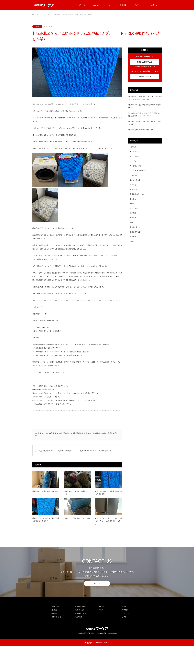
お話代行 (133, 147)
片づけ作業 (134, 208)
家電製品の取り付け (79, 433)
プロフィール (138, 5)
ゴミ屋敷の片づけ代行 (55, 433)
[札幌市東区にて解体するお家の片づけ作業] (77, 479)
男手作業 (133, 218)
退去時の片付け (56, 617)
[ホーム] (33, 11)
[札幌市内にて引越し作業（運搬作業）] (45, 479)
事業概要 (123, 5)
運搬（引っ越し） (80, 610)
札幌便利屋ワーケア (102, 643)
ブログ (109, 5)
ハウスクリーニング (137, 175)
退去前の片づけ (135, 227)
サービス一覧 (80, 5)
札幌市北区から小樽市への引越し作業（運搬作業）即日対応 (45, 519)
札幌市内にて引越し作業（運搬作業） (45, 491)
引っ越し (37, 26)
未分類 (132, 203)
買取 (131, 222)
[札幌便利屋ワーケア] (43, 5)
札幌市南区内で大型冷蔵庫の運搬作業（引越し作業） (108, 492)
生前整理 (133, 213)
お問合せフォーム (144, 76)
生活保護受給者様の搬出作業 (100, 433)
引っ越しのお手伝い (81, 606)
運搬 (111, 433)
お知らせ (96, 5)
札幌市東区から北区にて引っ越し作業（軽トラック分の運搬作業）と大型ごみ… (108, 521)
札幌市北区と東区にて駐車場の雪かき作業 (140, 130)
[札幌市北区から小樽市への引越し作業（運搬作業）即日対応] (45, 506)
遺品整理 (133, 236)
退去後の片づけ (135, 232)
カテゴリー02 (134, 156)
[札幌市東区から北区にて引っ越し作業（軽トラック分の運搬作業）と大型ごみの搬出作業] (108, 506)
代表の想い (134, 185)
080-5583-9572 (144, 62)
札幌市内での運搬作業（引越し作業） (77, 518)
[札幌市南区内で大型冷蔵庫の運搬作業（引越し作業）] (108, 479)
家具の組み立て (67, 433)
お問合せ (154, 5)
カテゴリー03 (134, 161)
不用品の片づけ (135, 180)
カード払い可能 (135, 166)
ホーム (124, 606)
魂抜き (132, 241)
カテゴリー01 (134, 152)
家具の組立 (78, 617)
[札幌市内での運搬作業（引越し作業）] (77, 506)
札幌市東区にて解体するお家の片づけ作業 (77, 492)
